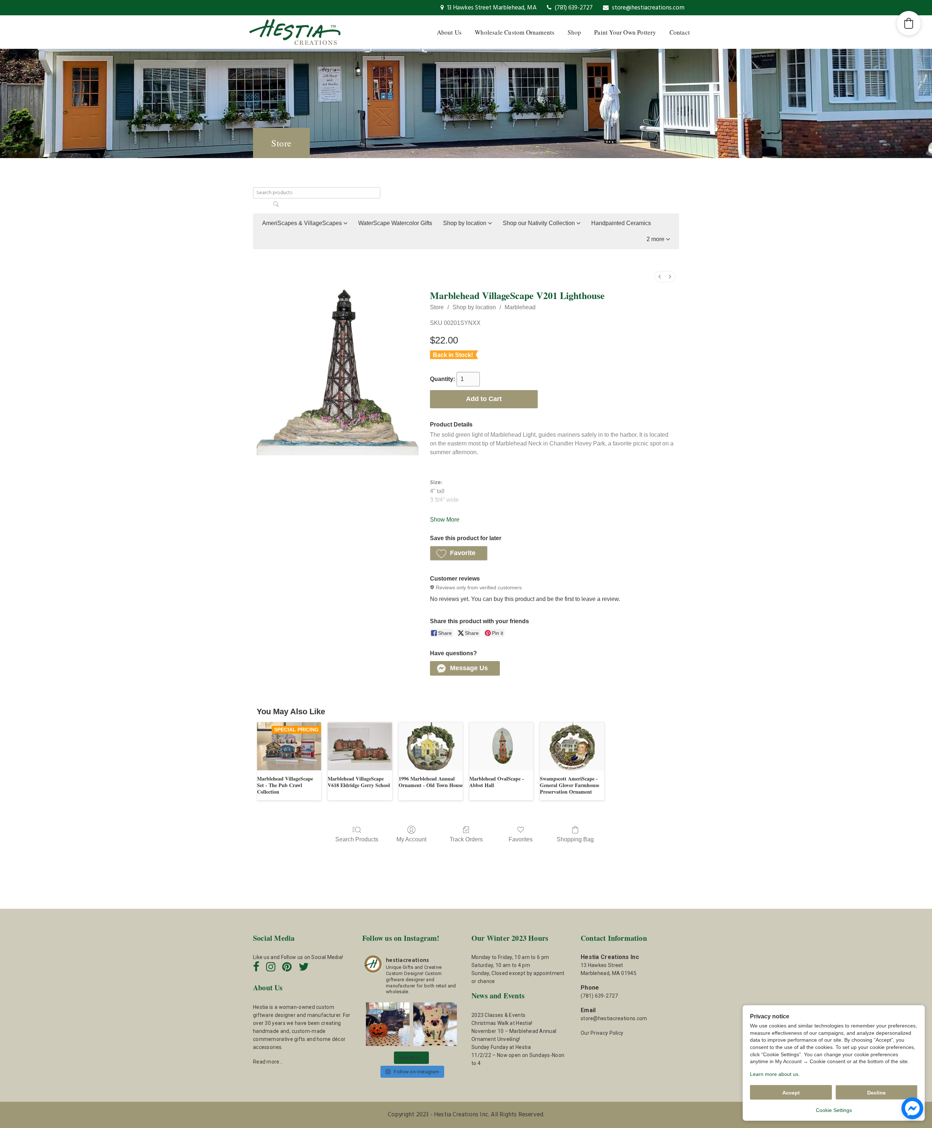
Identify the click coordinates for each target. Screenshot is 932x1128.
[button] (658, 239)
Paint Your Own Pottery (625, 32)
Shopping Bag (575, 839)
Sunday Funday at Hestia (501, 1047)
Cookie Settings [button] (834, 1110)
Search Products (356, 839)
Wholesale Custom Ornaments (514, 32)
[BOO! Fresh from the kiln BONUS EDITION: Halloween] (388, 1024)
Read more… (268, 1062)
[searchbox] (316, 193)
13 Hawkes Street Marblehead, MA (491, 8)
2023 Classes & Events (498, 1015)
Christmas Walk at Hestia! (502, 1023)
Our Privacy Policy (602, 1033)
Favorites (521, 839)
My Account (411, 839)
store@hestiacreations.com (647, 8)
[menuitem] (660, 276)
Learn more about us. (775, 1074)
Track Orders (466, 839)
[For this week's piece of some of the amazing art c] (435, 1024)
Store (437, 307)
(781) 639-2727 (573, 8)
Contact (680, 32)
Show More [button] (444, 519)
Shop (574, 32)
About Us (449, 32)
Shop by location (474, 307)
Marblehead (520, 307)
